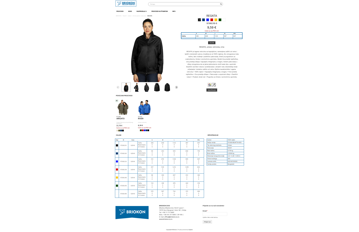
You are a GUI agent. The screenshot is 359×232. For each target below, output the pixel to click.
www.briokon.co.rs (165, 219)
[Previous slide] (117, 87)
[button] (126, 87)
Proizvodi (119, 11)
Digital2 (191, 229)
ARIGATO (120, 118)
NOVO (130, 11)
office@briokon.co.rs (171, 217)
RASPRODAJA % (142, 11)
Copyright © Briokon (171, 229)
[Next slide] (176, 87)
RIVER (140, 118)
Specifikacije (212, 90)
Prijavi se (207, 222)
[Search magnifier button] (221, 4)
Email (205, 211)
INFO (173, 11)
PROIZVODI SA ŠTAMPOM (159, 11)
